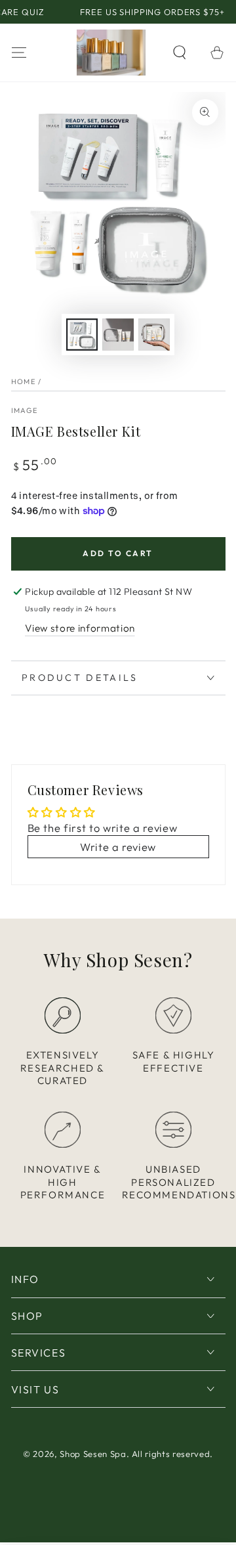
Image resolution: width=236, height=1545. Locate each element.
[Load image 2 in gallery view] (118, 334)
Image (24, 410)
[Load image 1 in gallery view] (82, 334)
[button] (180, 52)
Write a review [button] (118, 847)
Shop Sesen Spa (93, 1453)
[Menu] (18, 52)
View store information (80, 628)
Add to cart (118, 553)
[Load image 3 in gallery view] (154, 334)
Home (23, 381)
